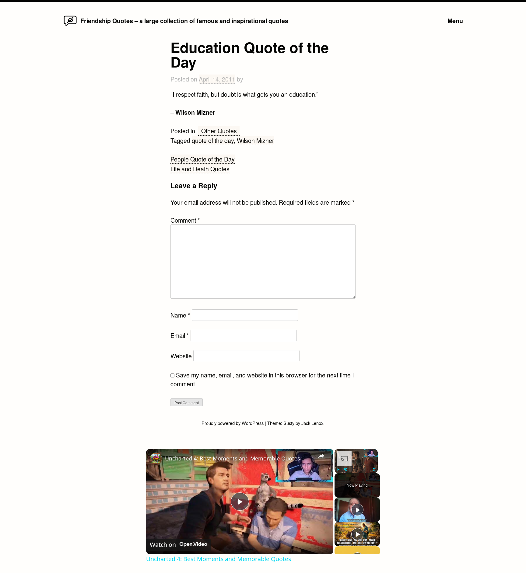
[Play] (338, 469)
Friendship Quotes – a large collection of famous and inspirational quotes (184, 20)
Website (181, 355)
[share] (321, 455)
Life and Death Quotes (200, 168)
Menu (455, 20)
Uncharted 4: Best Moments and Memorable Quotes (232, 458)
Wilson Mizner (255, 140)
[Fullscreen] (374, 469)
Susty (288, 423)
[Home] (70, 25)
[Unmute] (345, 469)
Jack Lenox (312, 423)
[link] (156, 459)
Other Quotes (219, 130)
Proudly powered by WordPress (233, 423)
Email (179, 335)
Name (180, 315)
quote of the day (213, 140)
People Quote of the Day (202, 159)
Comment (185, 220)
